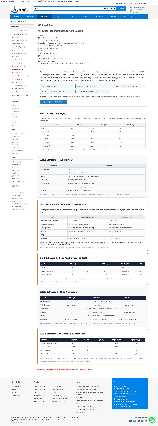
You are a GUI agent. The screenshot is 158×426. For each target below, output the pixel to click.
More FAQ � (80, 412)
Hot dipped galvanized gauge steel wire (87, 386)
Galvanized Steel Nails (19, 85)
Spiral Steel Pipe (18, 59)
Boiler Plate (15, 190)
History (14, 389)
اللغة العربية (144, 3)
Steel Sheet (16, 72)
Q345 (13, 178)
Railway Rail (15, 201)
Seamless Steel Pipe (19, 40)
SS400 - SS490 (16, 181)
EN (12, 119)
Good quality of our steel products (86, 389)
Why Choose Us (16, 386)
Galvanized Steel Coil (19, 34)
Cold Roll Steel (17, 79)
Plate (13, 145)
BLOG (113, 16)
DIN (13, 117)
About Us (30, 16)
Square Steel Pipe (18, 47)
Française (137, 3)
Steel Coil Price (129, 16)
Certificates (60, 16)
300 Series (15, 164)
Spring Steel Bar (16, 150)
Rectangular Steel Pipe (20, 66)
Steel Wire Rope (18, 88)
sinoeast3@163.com (138, 10)
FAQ (73, 16)
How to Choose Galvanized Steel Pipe (87, 409)
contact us (76, 369)
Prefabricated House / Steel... (21, 95)
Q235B (14, 176)
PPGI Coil (16, 56)
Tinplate (15, 37)
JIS (12, 125)
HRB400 (14, 170)
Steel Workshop (16, 206)
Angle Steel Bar (18, 50)
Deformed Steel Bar (19, 53)
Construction (15, 192)
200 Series (15, 162)
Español (123, 3)
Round (13, 147)
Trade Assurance (16, 395)
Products (44, 16)
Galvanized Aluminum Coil (21, 76)
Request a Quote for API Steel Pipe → (53, 102)
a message (89, 369)
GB (12, 122)
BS (12, 114)
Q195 (13, 173)
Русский (129, 3)
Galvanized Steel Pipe (20, 31)
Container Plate (16, 195)
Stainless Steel (17, 82)
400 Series (15, 167)
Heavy (13, 139)
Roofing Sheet (17, 43)
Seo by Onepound (17, 422)
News (85, 16)
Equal (13, 136)
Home (16, 16)
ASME (13, 108)
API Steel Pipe (21, 21)
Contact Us (99, 16)
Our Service (79, 397)
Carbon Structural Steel (18, 133)
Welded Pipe (17, 63)
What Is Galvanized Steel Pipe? (85, 406)
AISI (13, 105)
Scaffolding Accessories (20, 92)
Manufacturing (16, 198)
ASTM (13, 111)
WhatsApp (135, 12)
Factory (14, 392)
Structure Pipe (16, 209)
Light (13, 142)
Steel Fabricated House (18, 204)
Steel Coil (14, 153)
